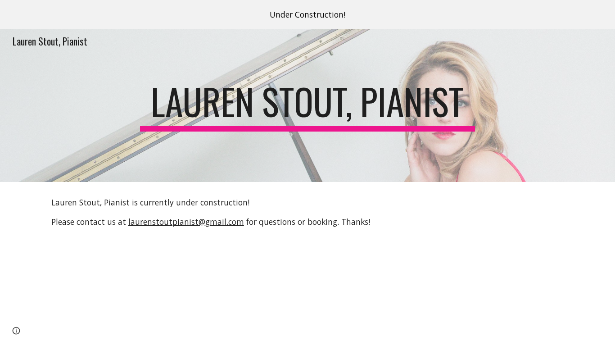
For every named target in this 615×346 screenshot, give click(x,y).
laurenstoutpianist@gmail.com (186, 221)
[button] (16, 330)
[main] (307, 105)
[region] (307, 14)
